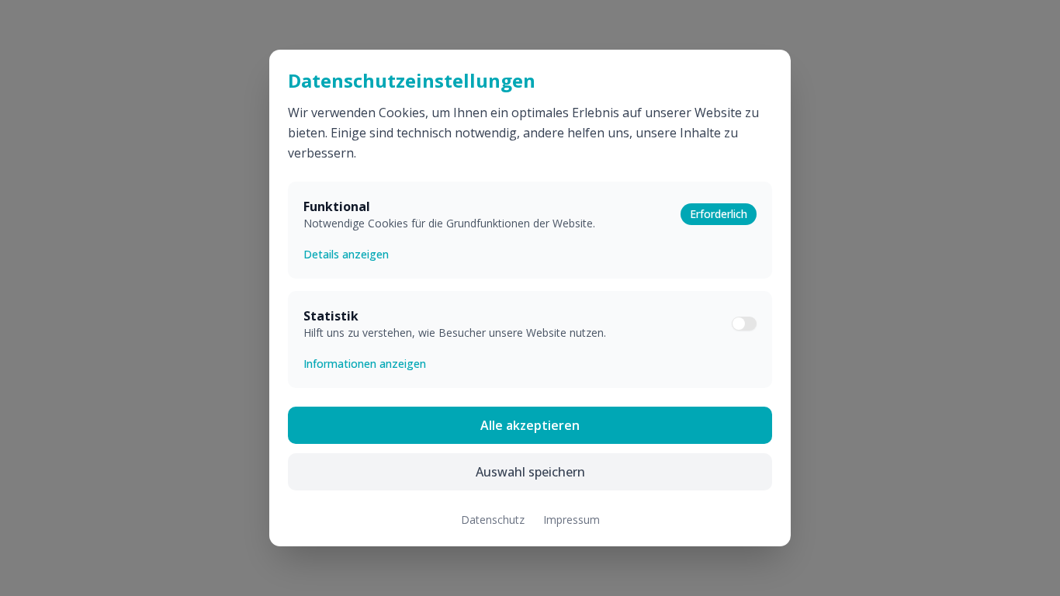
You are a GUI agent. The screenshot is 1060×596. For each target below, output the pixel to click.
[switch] (744, 324)
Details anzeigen (346, 254)
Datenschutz (493, 519)
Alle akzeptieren (530, 425)
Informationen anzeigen (364, 363)
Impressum (571, 519)
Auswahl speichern (530, 471)
